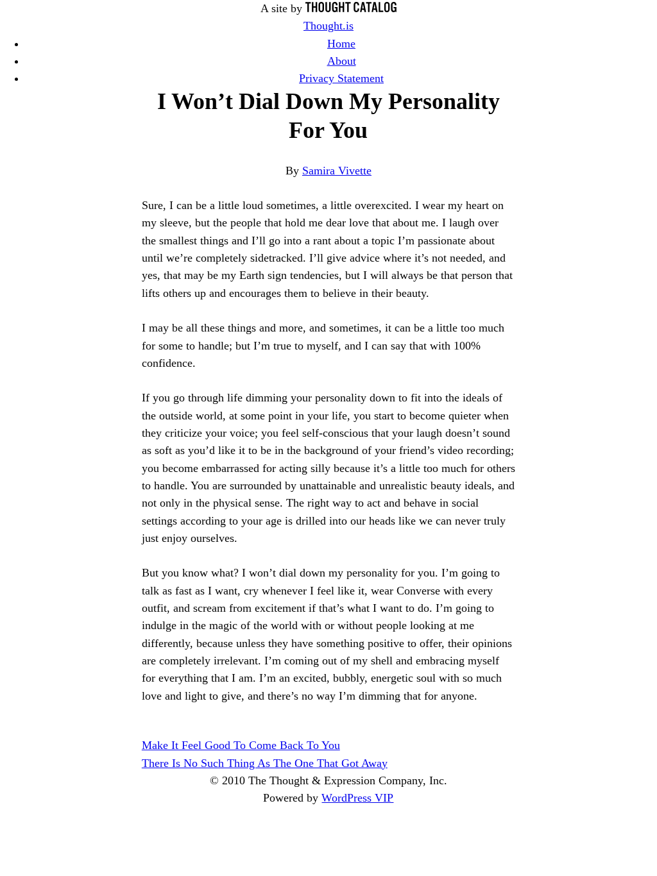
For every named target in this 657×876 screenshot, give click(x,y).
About (341, 61)
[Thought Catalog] (351, 8)
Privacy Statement (341, 78)
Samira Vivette (336, 170)
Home (341, 43)
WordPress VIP (357, 797)
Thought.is (328, 25)
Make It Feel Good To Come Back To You (241, 745)
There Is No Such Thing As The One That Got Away (265, 763)
